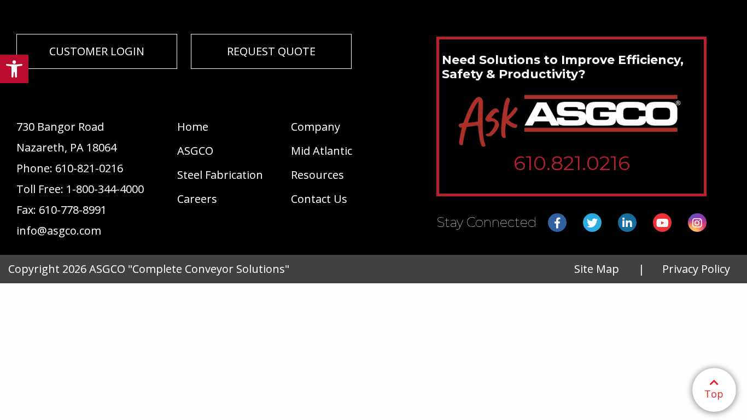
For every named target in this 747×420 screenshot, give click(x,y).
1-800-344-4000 (105, 189)
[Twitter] (592, 223)
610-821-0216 (89, 168)
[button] (14, 69)
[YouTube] (662, 223)
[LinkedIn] (627, 223)
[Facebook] (557, 223)
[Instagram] (697, 223)
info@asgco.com (58, 230)
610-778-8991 (73, 209)
